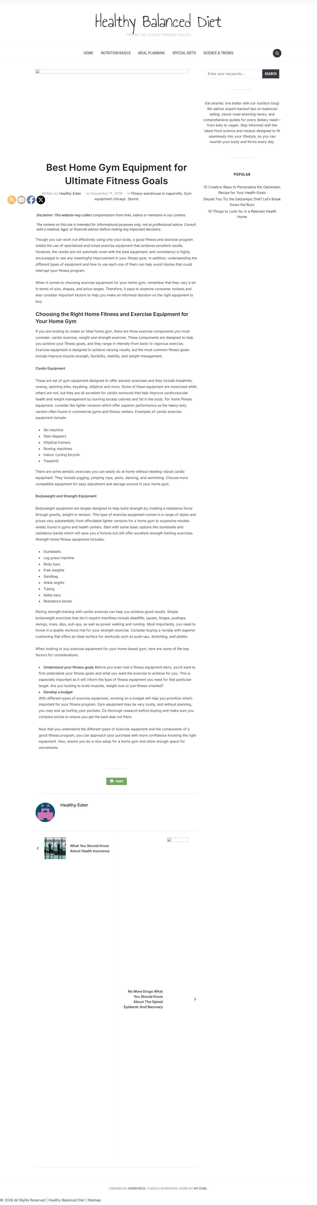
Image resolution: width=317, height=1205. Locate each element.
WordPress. (137, 1188)
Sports (133, 199)
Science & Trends (218, 53)
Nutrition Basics (116, 53)
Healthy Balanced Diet (158, 21)
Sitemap (94, 1200)
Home (88, 53)
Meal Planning (151, 53)
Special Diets (184, 53)
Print (120, 781)
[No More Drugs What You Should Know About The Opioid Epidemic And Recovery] (178, 999)
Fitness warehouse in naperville (156, 193)
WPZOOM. (201, 1188)
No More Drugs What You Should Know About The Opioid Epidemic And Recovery (143, 999)
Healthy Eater (70, 193)
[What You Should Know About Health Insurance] (55, 848)
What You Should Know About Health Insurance (89, 848)
